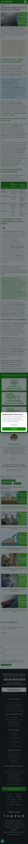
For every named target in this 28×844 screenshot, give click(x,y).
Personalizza (14, 424)
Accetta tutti (14, 429)
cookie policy (15, 421)
